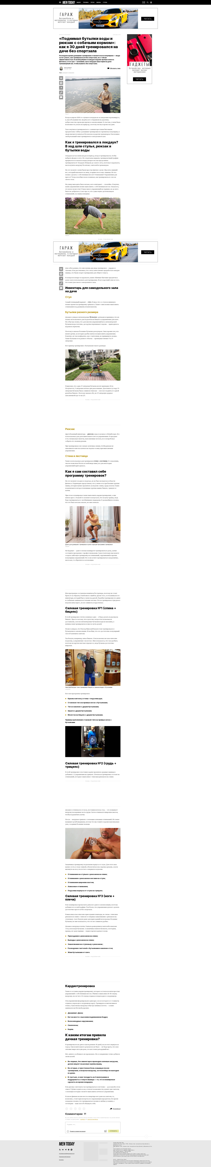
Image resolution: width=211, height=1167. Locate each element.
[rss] (60, 1149)
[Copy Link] (61, 93)
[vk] (63, 1149)
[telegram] (65, 1149)
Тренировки (67, 34)
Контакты (61, 1159)
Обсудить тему (115, 68)
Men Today (69, 2)
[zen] (68, 1149)
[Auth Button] (151, 2)
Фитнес (61, 34)
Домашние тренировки (68, 72)
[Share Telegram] (61, 88)
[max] (71, 1149)
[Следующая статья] (105, 1136)
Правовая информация (64, 1156)
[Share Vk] (61, 78)
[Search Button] (147, 2)
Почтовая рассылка (144, 2)
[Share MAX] (61, 83)
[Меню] (60, 2)
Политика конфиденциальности (66, 1153)
